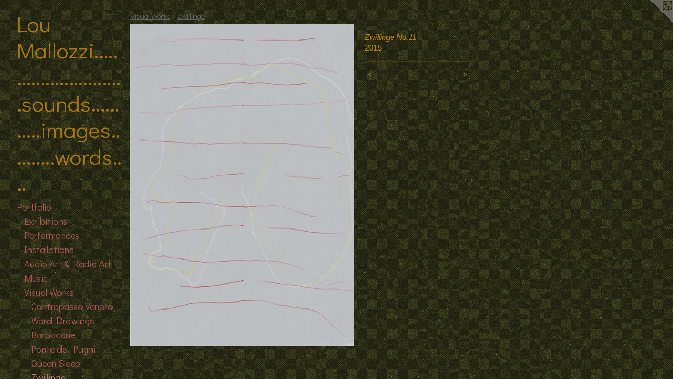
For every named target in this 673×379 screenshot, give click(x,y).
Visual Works (49, 292)
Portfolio (34, 207)
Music (36, 278)
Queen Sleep (55, 363)
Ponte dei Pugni (63, 349)
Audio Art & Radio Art (67, 263)
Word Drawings (62, 320)
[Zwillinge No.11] (242, 185)
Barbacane (53, 334)
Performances (51, 235)
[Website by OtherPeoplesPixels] (652, 21)
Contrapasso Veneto (72, 306)
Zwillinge (191, 16)
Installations (49, 249)
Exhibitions (45, 221)
